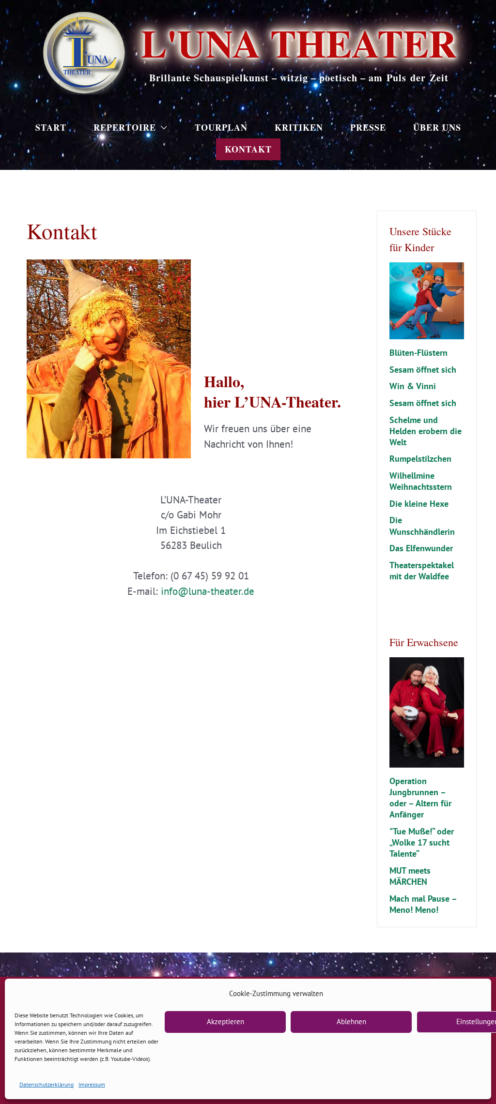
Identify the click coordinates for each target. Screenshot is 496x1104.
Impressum (91, 1084)
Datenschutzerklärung (46, 1084)
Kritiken (299, 127)
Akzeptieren (225, 1021)
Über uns (437, 127)
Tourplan (221, 127)
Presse (368, 127)
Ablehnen (351, 1021)
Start (50, 127)
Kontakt (248, 149)
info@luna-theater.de (207, 591)
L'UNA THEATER (299, 43)
